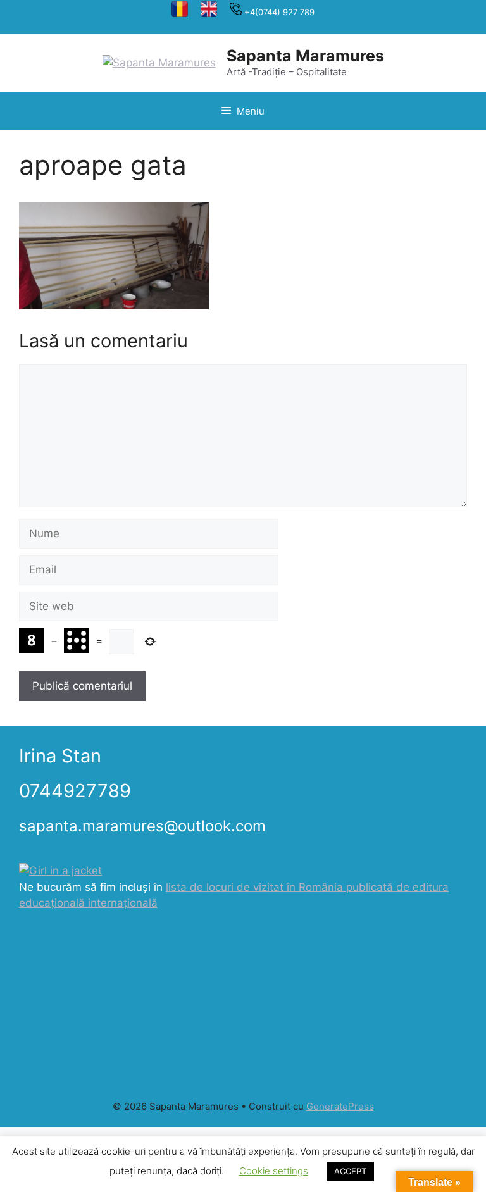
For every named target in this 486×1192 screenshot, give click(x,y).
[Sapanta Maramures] (159, 62)
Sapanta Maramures (305, 55)
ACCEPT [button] (350, 1171)
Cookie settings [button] (273, 1171)
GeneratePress (340, 1106)
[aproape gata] (114, 305)
